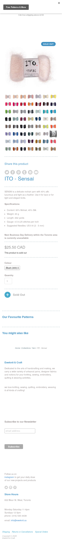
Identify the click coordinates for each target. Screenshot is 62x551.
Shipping (6, 532)
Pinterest (15, 487)
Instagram (10, 487)
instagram (10, 477)
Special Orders (41, 532)
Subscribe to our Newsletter (20, 421)
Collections (26, 348)
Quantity (9, 275)
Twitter (6, 487)
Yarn (34, 348)
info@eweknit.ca (18, 520)
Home (17, 348)
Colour (8, 263)
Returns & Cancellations (22, 532)
